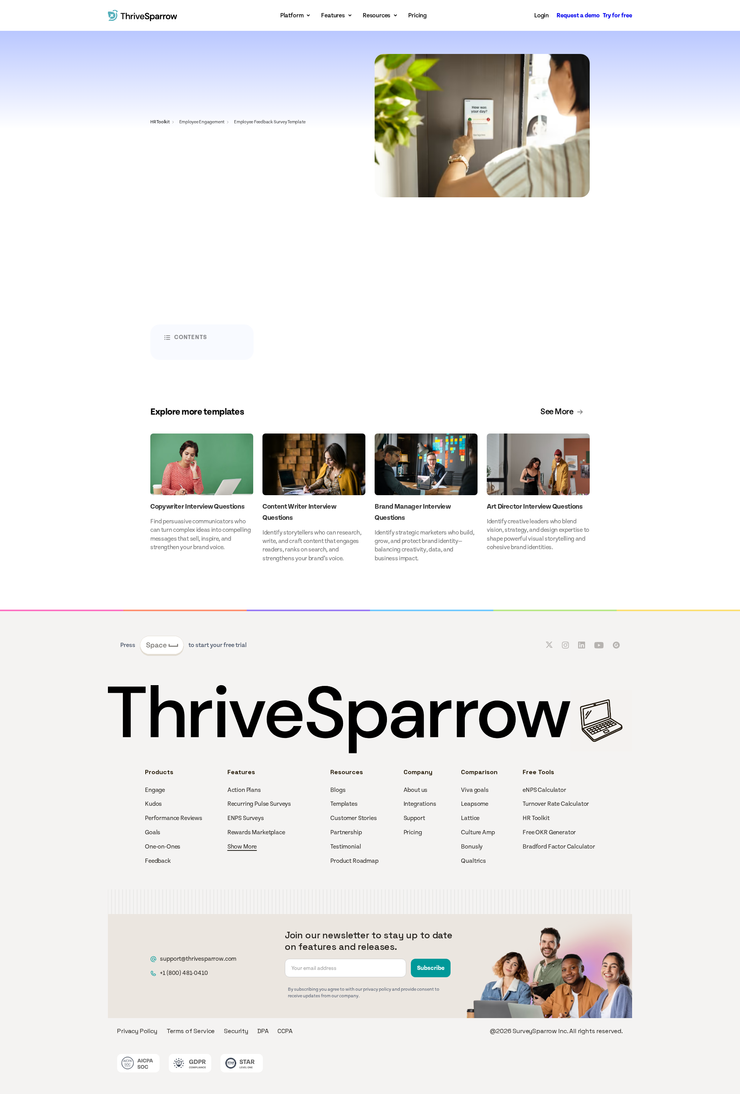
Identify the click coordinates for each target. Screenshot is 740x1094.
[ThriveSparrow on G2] (616, 645)
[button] (296, 15)
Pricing (417, 15)
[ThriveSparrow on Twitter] (549, 645)
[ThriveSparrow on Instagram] (565, 645)
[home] (142, 15)
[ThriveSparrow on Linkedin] (581, 645)
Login (541, 15)
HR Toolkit (160, 121)
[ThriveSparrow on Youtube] (599, 645)
